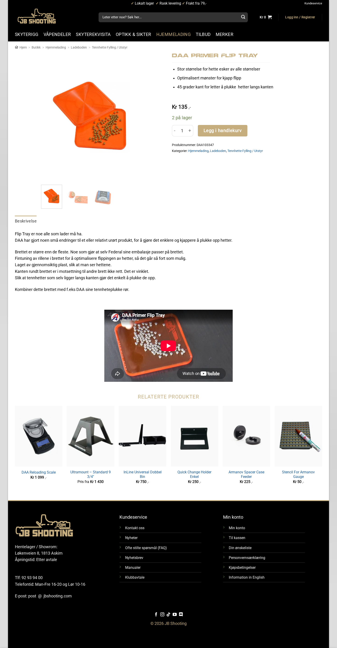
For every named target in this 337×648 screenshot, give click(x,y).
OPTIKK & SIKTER (133, 34)
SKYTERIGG (27, 34)
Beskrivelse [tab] (26, 221)
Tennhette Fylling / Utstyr (109, 47)
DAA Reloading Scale (39, 472)
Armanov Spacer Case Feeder (246, 474)
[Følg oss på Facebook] (156, 615)
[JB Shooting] (41, 16)
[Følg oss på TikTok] (168, 615)
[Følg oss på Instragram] (162, 615)
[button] (300, 17)
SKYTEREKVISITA (93, 34)
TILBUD (203, 34)
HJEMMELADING (173, 34)
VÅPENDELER (57, 34)
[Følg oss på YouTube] (175, 615)
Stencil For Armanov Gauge (298, 474)
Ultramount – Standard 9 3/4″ (90, 474)
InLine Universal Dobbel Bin (143, 474)
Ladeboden (79, 47)
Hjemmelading (56, 47)
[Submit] (243, 17)
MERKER (224, 34)
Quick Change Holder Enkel (194, 474)
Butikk (36, 47)
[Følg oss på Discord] (181, 615)
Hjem (23, 47)
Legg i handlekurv (223, 130)
